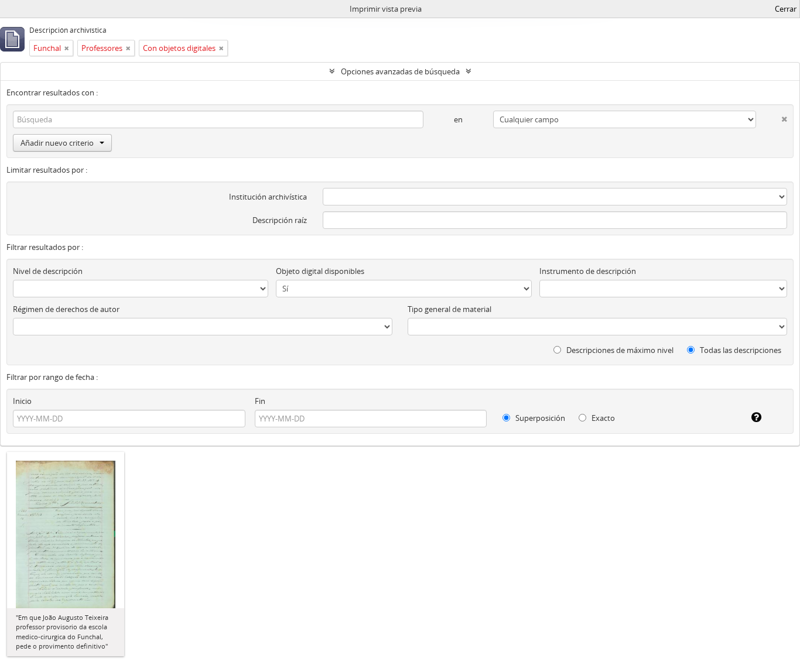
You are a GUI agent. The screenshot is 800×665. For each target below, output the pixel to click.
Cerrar (785, 9)
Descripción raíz (279, 220)
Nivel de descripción (48, 271)
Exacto (602, 418)
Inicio (22, 401)
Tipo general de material (449, 309)
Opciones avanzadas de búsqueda (400, 71)
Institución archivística (268, 196)
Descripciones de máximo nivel (619, 350)
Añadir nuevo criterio (57, 143)
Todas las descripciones (739, 350)
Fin (260, 401)
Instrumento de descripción (587, 271)
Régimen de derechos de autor (66, 309)
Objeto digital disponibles (320, 271)
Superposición (539, 418)
